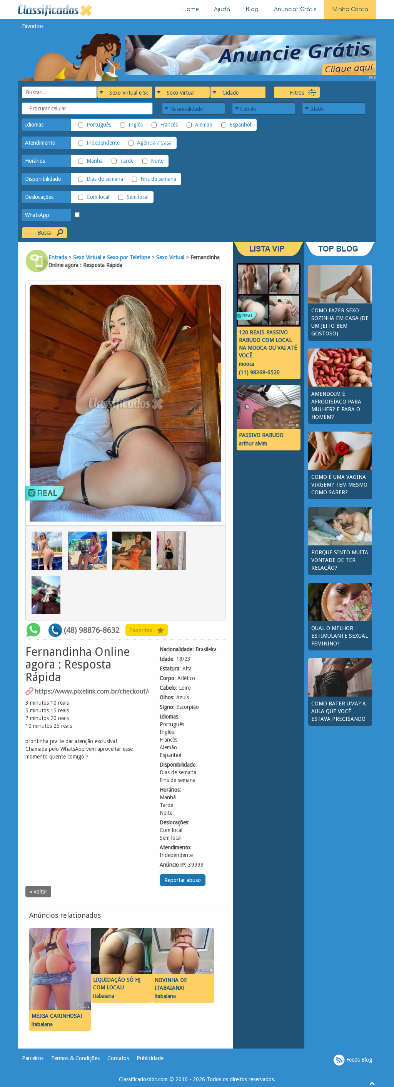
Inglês (135, 125)
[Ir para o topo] (372, 1083)
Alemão (204, 125)
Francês (169, 125)
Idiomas (34, 125)
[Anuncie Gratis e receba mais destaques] (250, 55)
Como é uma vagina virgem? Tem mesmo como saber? (339, 484)
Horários (35, 161)
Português (99, 125)
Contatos (118, 1058)
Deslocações (39, 197)
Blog (252, 9)
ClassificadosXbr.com (143, 1079)
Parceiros (32, 1058)
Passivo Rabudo (261, 435)
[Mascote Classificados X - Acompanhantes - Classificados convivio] (71, 56)
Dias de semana (105, 179)
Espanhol (240, 125)
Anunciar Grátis (295, 9)
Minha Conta (350, 9)
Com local (98, 197)
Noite (157, 161)
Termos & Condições (75, 1058)
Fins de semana (158, 179)
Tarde (127, 161)
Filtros (297, 93)
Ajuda (222, 9)
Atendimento (40, 143)
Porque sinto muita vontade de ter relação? (339, 560)
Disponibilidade (43, 179)
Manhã (94, 161)
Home (190, 9)
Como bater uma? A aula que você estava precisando (338, 711)
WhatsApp (37, 215)
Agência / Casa (154, 143)
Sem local (137, 197)
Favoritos (32, 26)
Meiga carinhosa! (57, 1016)
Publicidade (150, 1058)
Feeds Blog (358, 1059)
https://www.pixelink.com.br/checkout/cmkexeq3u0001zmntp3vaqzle (92, 691)
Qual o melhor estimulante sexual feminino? (339, 636)
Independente (103, 143)
